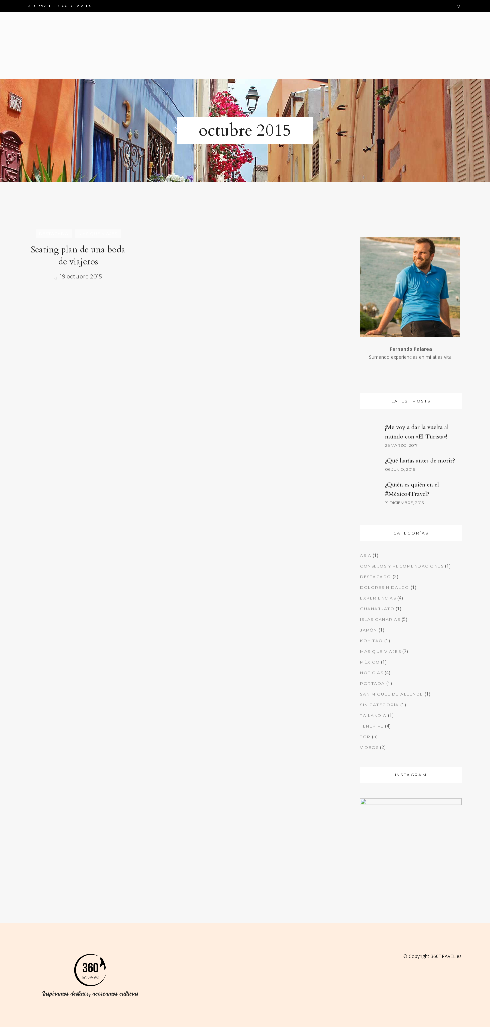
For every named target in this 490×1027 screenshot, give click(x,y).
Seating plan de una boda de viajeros (78, 255)
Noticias (371, 672)
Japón (368, 630)
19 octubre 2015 (80, 276)
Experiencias (378, 598)
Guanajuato (377, 608)
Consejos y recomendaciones (402, 566)
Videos (369, 747)
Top (365, 736)
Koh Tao (371, 640)
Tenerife (372, 726)
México (370, 662)
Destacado (375, 576)
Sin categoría (379, 704)
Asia (365, 555)
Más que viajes (380, 651)
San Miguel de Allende (391, 694)
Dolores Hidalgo (384, 587)
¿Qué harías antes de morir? (420, 460)
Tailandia (373, 715)
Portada (372, 683)
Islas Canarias (380, 619)
